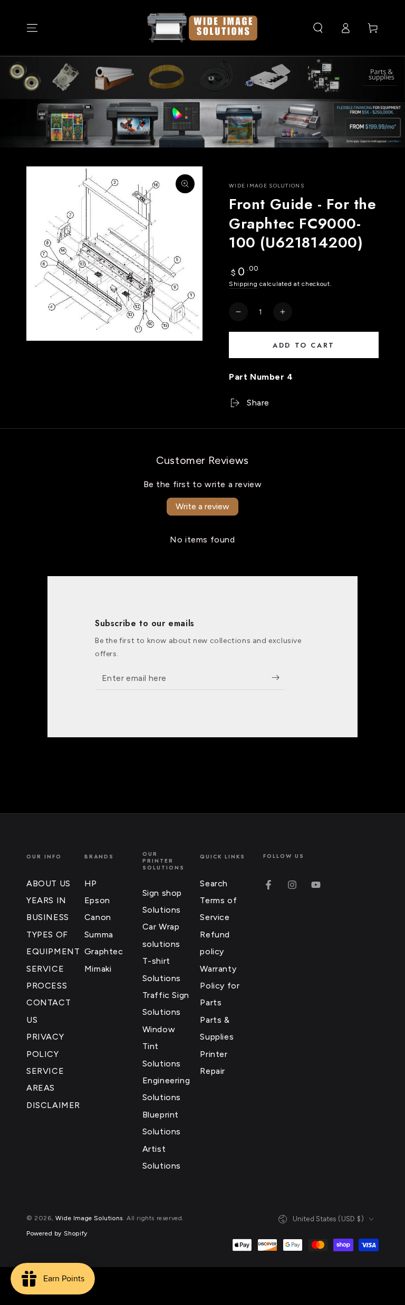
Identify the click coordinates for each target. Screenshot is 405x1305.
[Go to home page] (202, 28)
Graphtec (103, 951)
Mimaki (98, 969)
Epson (97, 900)
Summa (98, 935)
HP (90, 883)
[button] (318, 27)
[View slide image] (202, 123)
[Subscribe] (278, 677)
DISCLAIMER (53, 1105)
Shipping (243, 284)
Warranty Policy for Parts (219, 986)
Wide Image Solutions (266, 185)
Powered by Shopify (57, 1233)
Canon (97, 917)
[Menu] (32, 27)
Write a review (202, 506)
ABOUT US (48, 883)
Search (214, 883)
